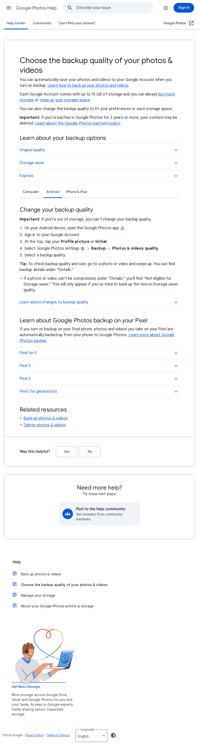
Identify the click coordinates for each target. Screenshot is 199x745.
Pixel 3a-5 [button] (28, 352)
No (90, 452)
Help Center (16, 23)
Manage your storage (38, 595)
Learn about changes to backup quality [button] (53, 302)
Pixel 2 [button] (25, 378)
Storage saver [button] (32, 162)
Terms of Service (58, 735)
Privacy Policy (34, 735)
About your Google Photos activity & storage (57, 606)
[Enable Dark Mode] (113, 735)
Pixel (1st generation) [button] (38, 391)
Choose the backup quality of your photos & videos (64, 585)
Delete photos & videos (45, 425)
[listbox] (91, 735)
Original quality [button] (32, 150)
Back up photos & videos (46, 418)
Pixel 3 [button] (25, 365)
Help (17, 562)
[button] (9, 8)
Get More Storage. (26, 687)
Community (42, 23)
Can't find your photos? (77, 23)
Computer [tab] (31, 192)
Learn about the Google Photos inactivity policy (77, 123)
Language (87, 729)
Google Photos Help (36, 8)
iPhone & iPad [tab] (76, 192)
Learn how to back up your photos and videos (88, 85)
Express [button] (26, 175)
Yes (66, 452)
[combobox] (115, 7)
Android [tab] (52, 192)
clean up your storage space (65, 100)
